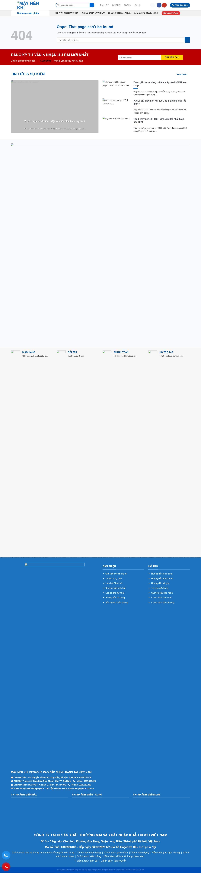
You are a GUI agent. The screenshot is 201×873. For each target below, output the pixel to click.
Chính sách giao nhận (116, 852)
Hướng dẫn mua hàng (161, 573)
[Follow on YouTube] (164, 5)
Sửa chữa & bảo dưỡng (116, 602)
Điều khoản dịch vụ (87, 860)
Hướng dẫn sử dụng (115, 597)
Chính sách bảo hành (161, 597)
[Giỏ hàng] (152, 5)
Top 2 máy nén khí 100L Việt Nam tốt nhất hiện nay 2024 (54, 121)
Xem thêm (182, 74)
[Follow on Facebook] (159, 5)
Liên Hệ (137, 5)
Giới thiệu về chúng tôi (116, 573)
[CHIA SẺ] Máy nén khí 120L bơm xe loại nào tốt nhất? (159, 102)
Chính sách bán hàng (89, 852)
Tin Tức (127, 5)
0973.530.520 (90, 781)
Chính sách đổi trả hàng (162, 602)
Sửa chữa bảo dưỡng (146, 13)
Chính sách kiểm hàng (89, 856)
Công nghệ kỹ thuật (114, 592)
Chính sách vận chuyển (113, 860)
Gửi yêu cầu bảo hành (162, 592)
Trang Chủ (104, 5)
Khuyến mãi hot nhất (115, 588)
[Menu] (145, 5)
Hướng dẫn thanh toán (162, 578)
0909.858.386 (85, 784)
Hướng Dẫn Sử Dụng (119, 13)
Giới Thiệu (116, 5)
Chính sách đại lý (139, 852)
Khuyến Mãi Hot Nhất (66, 13)
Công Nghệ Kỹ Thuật (93, 13)
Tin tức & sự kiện (113, 578)
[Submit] (92, 5)
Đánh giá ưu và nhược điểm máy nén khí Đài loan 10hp (160, 84)
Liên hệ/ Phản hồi (114, 583)
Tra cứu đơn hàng (159, 588)
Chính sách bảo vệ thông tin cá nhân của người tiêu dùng (43, 852)
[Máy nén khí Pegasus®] (30, 5)
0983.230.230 (85, 777)
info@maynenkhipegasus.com (34, 788)
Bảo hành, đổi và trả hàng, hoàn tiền (124, 856)
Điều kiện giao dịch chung (166, 852)
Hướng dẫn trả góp (160, 583)
